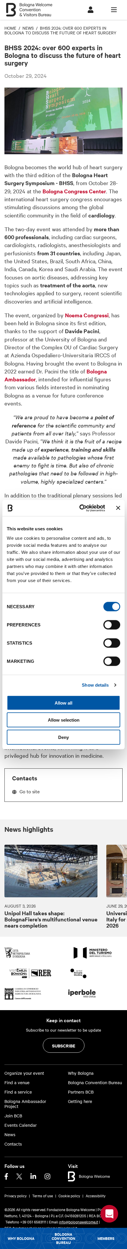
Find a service (18, 1091)
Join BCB (13, 1115)
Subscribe (63, 1045)
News (9, 1134)
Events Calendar (20, 1125)
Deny (63, 737)
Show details (95, 685)
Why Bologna (21, 1238)
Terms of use (42, 1195)
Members (105, 1238)
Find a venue (17, 1082)
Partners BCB (81, 1091)
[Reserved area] (90, 10)
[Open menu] (114, 10)
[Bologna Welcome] (89, 1175)
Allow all (63, 702)
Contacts (13, 1143)
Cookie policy (69, 1195)
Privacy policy (15, 1195)
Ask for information (109, 1214)
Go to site (29, 791)
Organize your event (24, 1073)
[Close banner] (118, 508)
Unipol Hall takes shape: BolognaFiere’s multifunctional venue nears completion (50, 919)
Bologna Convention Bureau (63, 1238)
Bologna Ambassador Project (25, 1104)
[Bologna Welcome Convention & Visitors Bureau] (29, 7)
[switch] (111, 624)
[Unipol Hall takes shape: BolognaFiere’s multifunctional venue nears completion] (50, 871)
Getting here (80, 1101)
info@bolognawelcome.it (78, 1221)
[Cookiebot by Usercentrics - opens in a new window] (80, 508)
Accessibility (95, 1195)
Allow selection (63, 719)
